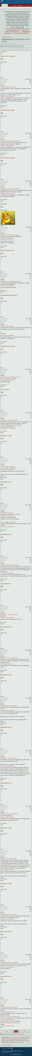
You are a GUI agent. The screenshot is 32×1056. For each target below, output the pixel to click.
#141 (2, 53)
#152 (2, 580)
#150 (2, 479)
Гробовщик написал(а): (7, 326)
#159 (2, 928)
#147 (2, 343)
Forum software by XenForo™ (13, 1050)
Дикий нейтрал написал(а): (8, 87)
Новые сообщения (6, 7)
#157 (2, 825)
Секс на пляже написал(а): (8, 466)
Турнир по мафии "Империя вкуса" (17, 30)
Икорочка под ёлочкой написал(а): (10, 188)
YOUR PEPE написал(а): (7, 512)
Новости (11, 5)
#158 (2, 880)
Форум (5, 5)
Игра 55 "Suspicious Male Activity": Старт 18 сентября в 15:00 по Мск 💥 (17, 29)
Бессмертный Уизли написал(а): (9, 235)
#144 (2, 201)
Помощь (4, 1048)
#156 (2, 780)
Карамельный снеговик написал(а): (10, 281)
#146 (2, 292)
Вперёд (21, 1031)
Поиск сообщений (15, 7)
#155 (2, 724)
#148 (2, 386)
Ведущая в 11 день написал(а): (9, 420)
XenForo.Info (11, 1052)
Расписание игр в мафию (20, 33)
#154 (2, 671)
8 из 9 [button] (16, 1031)
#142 (2, 107)
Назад (11, 1031)
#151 (2, 531)
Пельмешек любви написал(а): (9, 1007)
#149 (2, 432)
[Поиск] (29, 5)
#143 (2, 155)
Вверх (8, 1048)
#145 (2, 247)
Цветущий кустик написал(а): (9, 705)
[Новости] (26, 5)
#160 (2, 973)
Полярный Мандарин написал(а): (10, 141)
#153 (2, 624)
